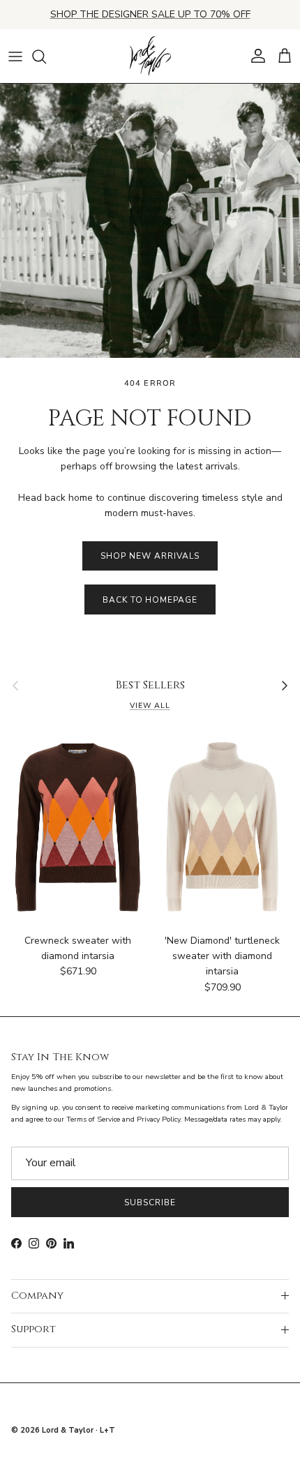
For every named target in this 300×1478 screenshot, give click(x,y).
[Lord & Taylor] (150, 56)
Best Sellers (150, 686)
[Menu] (15, 56)
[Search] (46, 56)
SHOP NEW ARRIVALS (149, 555)
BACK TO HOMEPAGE (150, 599)
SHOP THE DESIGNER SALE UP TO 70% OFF (150, 14)
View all (150, 705)
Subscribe (150, 1202)
